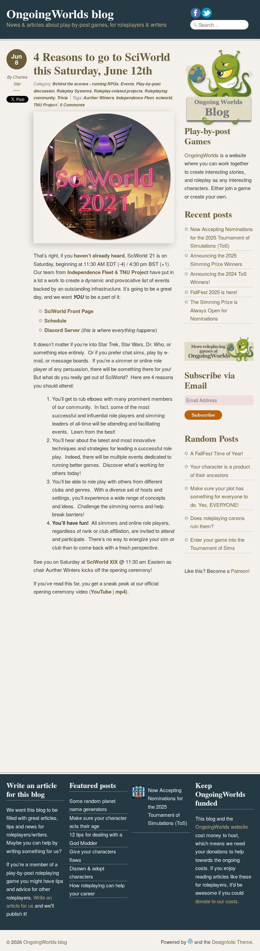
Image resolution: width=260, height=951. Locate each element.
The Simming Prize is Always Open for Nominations (214, 310)
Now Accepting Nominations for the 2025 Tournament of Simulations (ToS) (221, 237)
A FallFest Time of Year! (216, 453)
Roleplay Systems (74, 91)
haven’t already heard (99, 255)
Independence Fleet (135, 98)
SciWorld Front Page (68, 311)
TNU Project (45, 105)
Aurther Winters (98, 98)
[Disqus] (90, 685)
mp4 (120, 591)
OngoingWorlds (202, 155)
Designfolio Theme (232, 941)
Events (127, 84)
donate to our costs (216, 901)
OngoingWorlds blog (60, 13)
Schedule (55, 320)
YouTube (101, 591)
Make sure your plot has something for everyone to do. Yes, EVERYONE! (219, 496)
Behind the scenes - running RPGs (85, 84)
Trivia (62, 98)
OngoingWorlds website (221, 826)
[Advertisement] (219, 624)
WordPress (190, 941)
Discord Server (62, 330)
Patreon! (240, 570)
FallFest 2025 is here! (213, 291)
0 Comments (72, 105)
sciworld (164, 98)
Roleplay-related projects (118, 91)
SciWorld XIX (102, 561)
